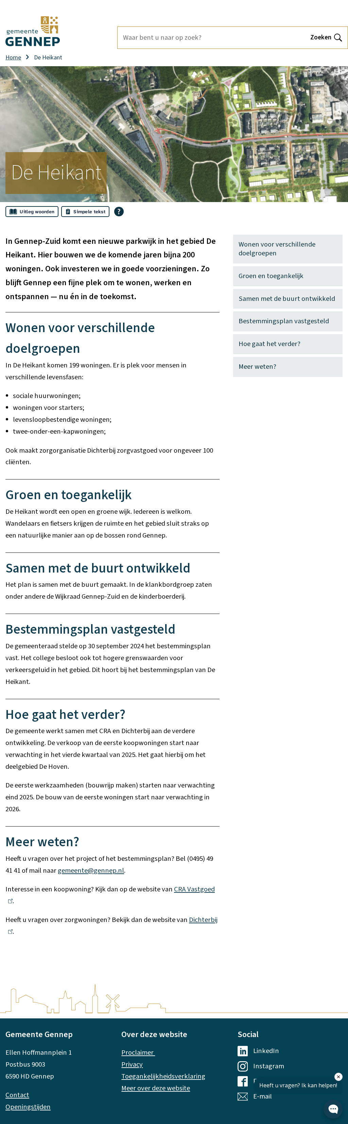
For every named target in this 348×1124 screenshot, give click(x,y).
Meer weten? (257, 366)
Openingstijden (28, 1107)
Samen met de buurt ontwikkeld (287, 299)
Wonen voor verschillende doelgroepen (277, 248)
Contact (17, 1095)
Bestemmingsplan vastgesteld (284, 321)
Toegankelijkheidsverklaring (163, 1076)
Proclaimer (138, 1052)
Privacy (132, 1064)
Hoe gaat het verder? (269, 344)
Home (13, 57)
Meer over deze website (155, 1088)
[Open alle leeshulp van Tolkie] (119, 211)
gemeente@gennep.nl (91, 870)
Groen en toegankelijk (271, 276)
